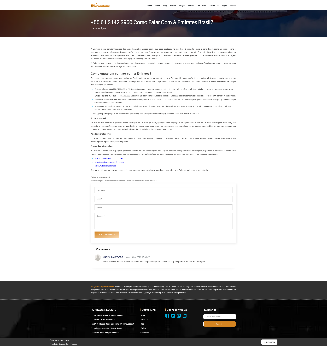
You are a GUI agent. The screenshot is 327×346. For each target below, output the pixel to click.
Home (149, 5)
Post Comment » (107, 235)
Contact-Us (145, 332)
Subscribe (219, 324)
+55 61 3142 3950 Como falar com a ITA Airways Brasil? (112, 324)
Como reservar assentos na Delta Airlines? (107, 315)
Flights (224, 5)
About (157, 5)
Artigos (182, 5)
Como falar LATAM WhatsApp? (103, 319)
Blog (165, 5)
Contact (233, 5)
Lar (92, 28)
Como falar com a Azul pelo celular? (105, 332)
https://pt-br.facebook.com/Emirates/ (109, 158)
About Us (144, 319)
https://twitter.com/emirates (105, 166)
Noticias (173, 5)
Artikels (191, 5)
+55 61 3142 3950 (60, 340)
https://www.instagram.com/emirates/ (109, 162)
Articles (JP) (214, 5)
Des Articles (201, 5)
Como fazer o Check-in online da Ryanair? (107, 328)
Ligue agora (269, 342)
